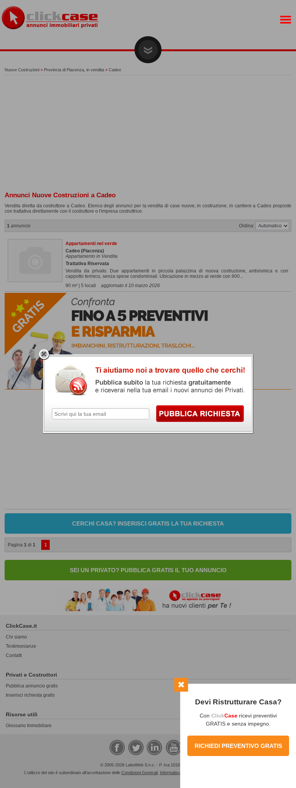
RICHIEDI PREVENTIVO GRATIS (238, 746)
